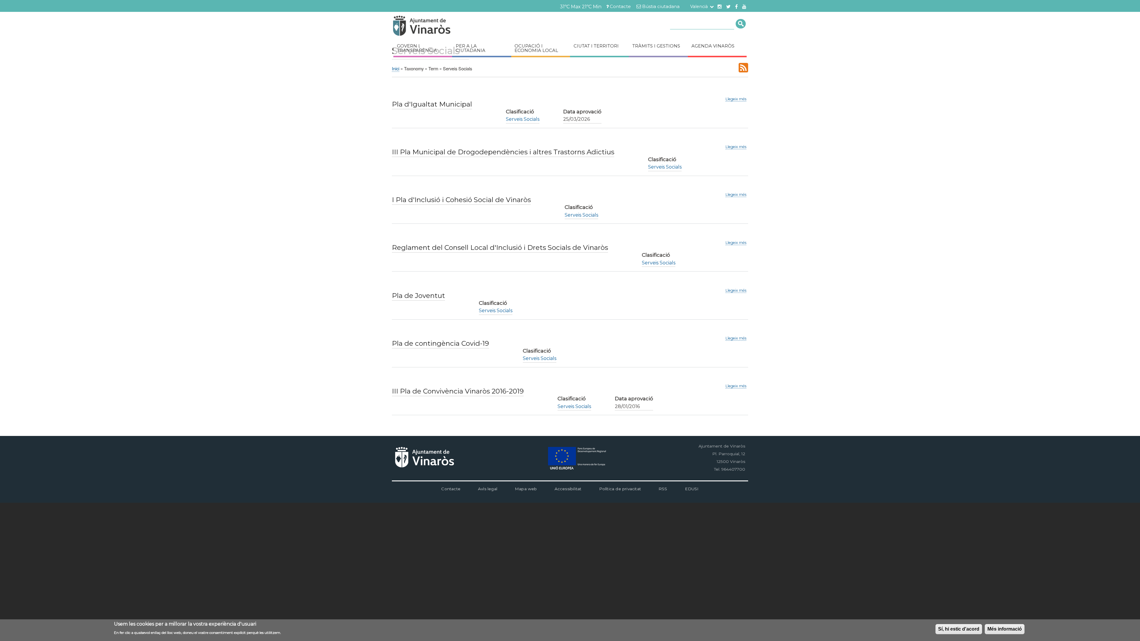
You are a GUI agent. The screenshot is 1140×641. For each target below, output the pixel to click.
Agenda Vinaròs (712, 46)
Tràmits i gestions (656, 46)
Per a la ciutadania (470, 48)
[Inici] (439, 26)
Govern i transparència (417, 48)
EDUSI (692, 488)
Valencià (699, 6)
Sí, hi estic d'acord (958, 629)
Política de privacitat (620, 488)
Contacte (620, 6)
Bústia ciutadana (661, 6)
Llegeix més (736, 99)
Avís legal (487, 488)
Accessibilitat (568, 488)
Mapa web (526, 488)
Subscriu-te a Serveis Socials (743, 67)
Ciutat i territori (596, 46)
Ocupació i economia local (536, 48)
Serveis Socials (522, 119)
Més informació (1004, 629)
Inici (395, 68)
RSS (662, 488)
